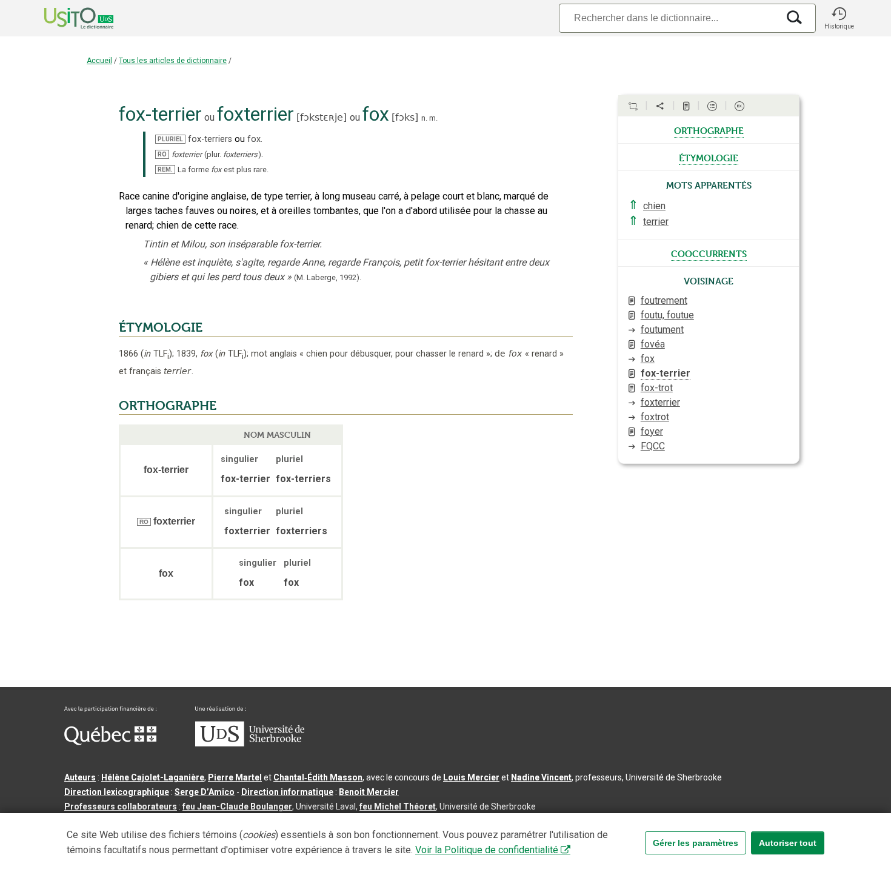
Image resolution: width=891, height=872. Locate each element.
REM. (165, 169)
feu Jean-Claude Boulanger (237, 806)
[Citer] (633, 106)
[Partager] (660, 106)
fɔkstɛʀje (321, 117)
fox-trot (657, 388)
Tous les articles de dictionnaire (173, 60)
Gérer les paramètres (695, 843)
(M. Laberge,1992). (327, 277)
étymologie (708, 157)
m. (433, 117)
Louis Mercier (471, 777)
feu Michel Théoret (397, 806)
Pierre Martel (235, 777)
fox (648, 358)
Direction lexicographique (116, 792)
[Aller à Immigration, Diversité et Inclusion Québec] (110, 742)
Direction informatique (287, 792)
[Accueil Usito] (65, 18)
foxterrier (660, 402)
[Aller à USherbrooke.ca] (249, 743)
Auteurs (80, 777)
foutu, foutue (667, 315)
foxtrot (655, 417)
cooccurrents (709, 253)
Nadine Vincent (541, 777)
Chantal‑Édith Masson (317, 777)
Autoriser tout (787, 843)
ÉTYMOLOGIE (160, 327)
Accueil (99, 60)
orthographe (709, 129)
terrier (656, 221)
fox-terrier (665, 373)
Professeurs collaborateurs (120, 806)
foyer (652, 431)
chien (654, 206)
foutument (662, 329)
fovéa (653, 344)
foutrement (664, 300)
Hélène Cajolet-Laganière (152, 777)
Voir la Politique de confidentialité (486, 850)
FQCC (653, 446)
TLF (156, 354)
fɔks (405, 117)
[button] (839, 18)
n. (424, 117)
